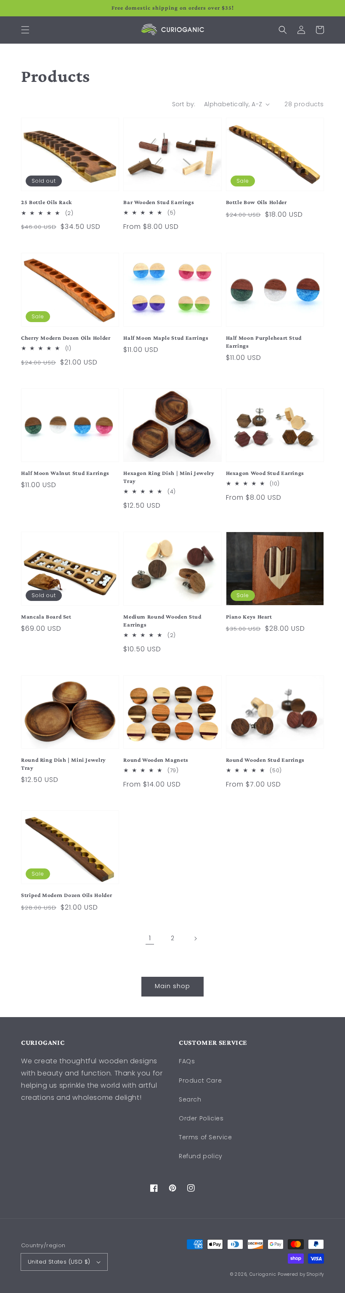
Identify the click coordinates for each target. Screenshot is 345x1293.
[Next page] (195, 938)
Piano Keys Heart (249, 617)
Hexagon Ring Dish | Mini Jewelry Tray (168, 477)
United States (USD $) (59, 1262)
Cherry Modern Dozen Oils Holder (66, 338)
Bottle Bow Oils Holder (256, 202)
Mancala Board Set (46, 617)
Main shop (172, 985)
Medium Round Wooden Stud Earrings (162, 621)
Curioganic (262, 1274)
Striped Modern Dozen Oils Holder (66, 895)
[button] (25, 30)
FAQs (187, 1061)
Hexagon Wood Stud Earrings (265, 473)
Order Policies (201, 1118)
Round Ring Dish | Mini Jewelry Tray (63, 764)
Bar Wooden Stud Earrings (158, 202)
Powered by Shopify (301, 1274)
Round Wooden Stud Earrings (265, 760)
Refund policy (201, 1156)
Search (190, 1099)
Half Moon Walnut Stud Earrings (65, 473)
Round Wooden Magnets (155, 760)
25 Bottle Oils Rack (46, 202)
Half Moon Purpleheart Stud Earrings (264, 342)
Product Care (200, 1080)
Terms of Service (205, 1137)
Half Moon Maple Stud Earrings (165, 338)
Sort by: (184, 104)
